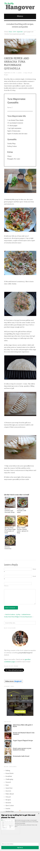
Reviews (8, 802)
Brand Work (9, 773)
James (20, 72)
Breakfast (9, 776)
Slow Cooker (10, 805)
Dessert (8, 782)
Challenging (9, 779)
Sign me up (20, 847)
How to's (8, 791)
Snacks (8, 808)
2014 (14, 31)
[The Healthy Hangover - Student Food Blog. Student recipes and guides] (20, 6)
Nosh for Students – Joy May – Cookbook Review (18, 614)
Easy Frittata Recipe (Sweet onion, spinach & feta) (22, 530)
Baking (8, 770)
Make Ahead (10, 794)
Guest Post (9, 788)
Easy (26, 72)
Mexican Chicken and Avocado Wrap (10, 510)
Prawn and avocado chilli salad (21, 510)
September (20, 31)
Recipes (6, 75)
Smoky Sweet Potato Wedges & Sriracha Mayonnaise (18, 616)
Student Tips (10, 811)
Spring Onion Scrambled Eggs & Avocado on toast (10, 530)
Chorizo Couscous (8, 547)
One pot (30, 72)
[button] (20, 816)
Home (10, 31)
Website (6, 586)
